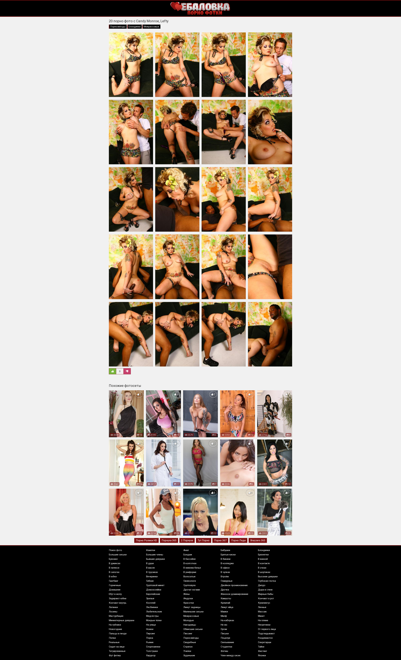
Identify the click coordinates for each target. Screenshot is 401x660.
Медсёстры (152, 616)
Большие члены (154, 554)
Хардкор (151, 655)
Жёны (186, 594)
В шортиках (264, 572)
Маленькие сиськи (193, 611)
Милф (224, 616)
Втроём (225, 576)
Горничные (115, 585)
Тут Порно (203, 540)
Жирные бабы (265, 594)
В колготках (189, 563)
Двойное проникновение (234, 585)
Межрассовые (151, 26)
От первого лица (267, 629)
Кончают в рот (266, 598)
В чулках (225, 572)
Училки (187, 651)
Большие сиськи (118, 554)
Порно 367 (220, 540)
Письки (225, 633)
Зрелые (150, 598)
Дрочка (225, 589)
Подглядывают (266, 633)
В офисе (225, 567)
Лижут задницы (191, 607)
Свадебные (189, 642)
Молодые (188, 620)
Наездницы (189, 624)
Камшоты (226, 598)
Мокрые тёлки (153, 620)
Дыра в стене (265, 589)
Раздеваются (265, 638)
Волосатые (189, 576)
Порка (149, 638)
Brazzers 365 (257, 540)
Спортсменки (153, 646)
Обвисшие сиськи (193, 629)
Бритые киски (228, 554)
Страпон (188, 646)
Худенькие (189, 655)
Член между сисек (231, 655)
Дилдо (261, 585)
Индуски (188, 598)
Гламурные (226, 580)
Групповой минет (155, 585)
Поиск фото (115, 550)
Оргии (224, 629)
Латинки (113, 607)
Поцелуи (225, 638)
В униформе (189, 572)
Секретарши (264, 642)
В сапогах (114, 572)
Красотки (188, 602)
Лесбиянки (152, 607)
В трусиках (152, 572)
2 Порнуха (187, 540)
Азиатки (150, 550)
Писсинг (187, 633)
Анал (186, 550)
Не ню (224, 624)
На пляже (263, 620)
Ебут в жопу (115, 594)
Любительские (154, 611)
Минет (261, 616)
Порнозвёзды (117, 26)
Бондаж (187, 554)
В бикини (225, 559)
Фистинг (262, 651)
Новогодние (115, 629)
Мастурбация (116, 616)
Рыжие (150, 642)
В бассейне (189, 559)
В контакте (264, 563)
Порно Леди (238, 540)
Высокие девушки (268, 576)
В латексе (114, 567)
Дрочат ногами (191, 589)
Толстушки (152, 651)
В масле (150, 567)
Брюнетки (263, 554)
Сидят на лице (117, 646)
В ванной (263, 559)
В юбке (113, 576)
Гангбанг (113, 580)
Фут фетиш (115, 655)
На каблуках (227, 620)
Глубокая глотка (267, 580)
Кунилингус (264, 602)
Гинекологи (189, 580)
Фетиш (224, 651)
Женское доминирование (234, 594)
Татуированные (117, 651)
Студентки (226, 646)
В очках (262, 567)
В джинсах (114, 563)
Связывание (227, 642)
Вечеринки (152, 576)
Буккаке (113, 559)
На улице (151, 624)
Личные (262, 607)
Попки (112, 638)
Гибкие (150, 580)
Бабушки (225, 550)
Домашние (114, 589)
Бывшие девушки (155, 559)
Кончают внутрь (117, 602)
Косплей (150, 602)
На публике (115, 624)
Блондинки (135, 26)
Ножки (149, 629)
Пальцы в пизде (118, 633)
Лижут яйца (227, 607)
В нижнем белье (192, 567)
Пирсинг (150, 633)
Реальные (114, 642)
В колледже (227, 563)
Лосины (113, 611)
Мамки (224, 611)
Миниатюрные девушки (121, 620)
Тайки (261, 646)
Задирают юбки (117, 598)
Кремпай (225, 602)
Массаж (262, 611)
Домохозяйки (153, 589)
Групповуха (189, 585)
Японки (262, 655)
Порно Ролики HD (146, 540)
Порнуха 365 (169, 540)
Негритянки (264, 624)
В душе (150, 563)
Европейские (153, 594)
